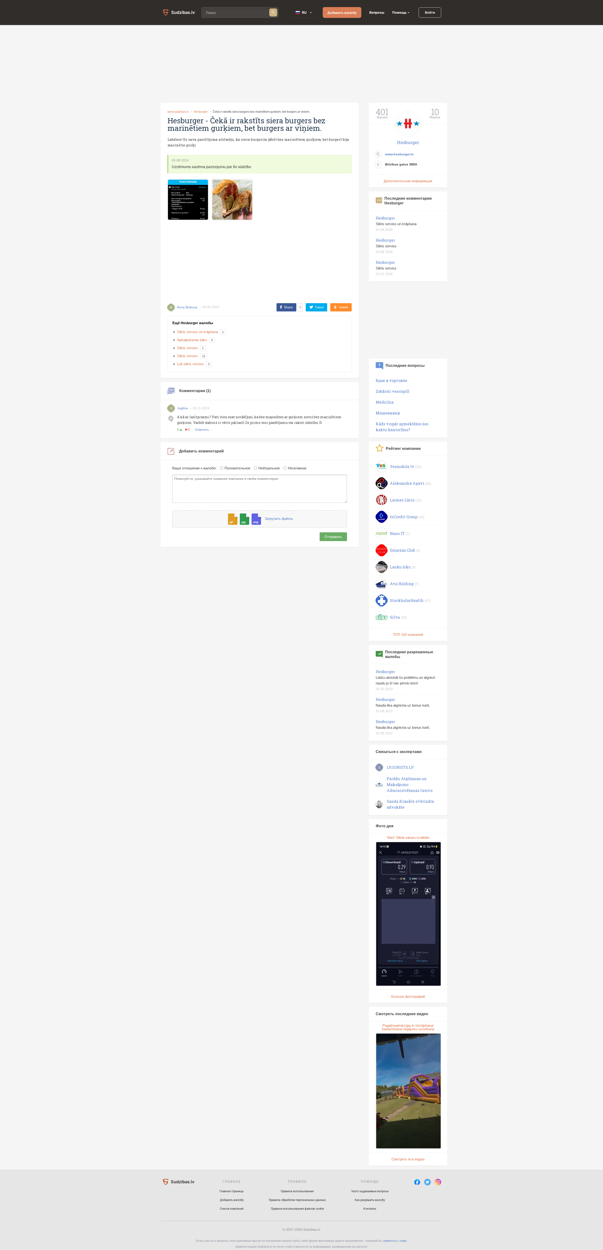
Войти (430, 12)
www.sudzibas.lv (178, 111)
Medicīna (385, 402)
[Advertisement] (301, 64)
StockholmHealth (407, 600)
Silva (395, 617)
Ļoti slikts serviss (190, 364)
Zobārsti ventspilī (392, 391)
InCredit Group (403, 516)
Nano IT (397, 533)
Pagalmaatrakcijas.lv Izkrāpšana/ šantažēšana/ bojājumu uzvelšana (408, 1027)
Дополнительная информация (408, 181)
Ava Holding (402, 583)
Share (288, 307)
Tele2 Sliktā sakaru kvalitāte (408, 838)
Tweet (319, 307)
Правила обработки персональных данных (297, 1200)
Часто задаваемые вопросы (370, 1191)
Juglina (182, 408)
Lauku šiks (400, 566)
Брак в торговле (391, 380)
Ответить (202, 429)
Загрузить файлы (279, 519)
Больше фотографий (408, 996)
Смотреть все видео (407, 1159)
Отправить (333, 537)
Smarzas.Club (402, 550)
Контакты (369, 1208)
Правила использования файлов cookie (297, 1208)
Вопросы (376, 12)
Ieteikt (343, 307)
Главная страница (232, 1191)
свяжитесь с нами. (395, 1240)
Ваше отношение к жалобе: (194, 468)
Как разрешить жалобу (370, 1200)
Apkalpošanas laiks (192, 340)
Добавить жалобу (342, 13)
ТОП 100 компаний (408, 635)
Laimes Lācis (402, 499)
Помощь (399, 12)
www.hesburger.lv (399, 154)
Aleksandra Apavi (407, 483)
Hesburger (201, 111)
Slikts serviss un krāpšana (197, 332)
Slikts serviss (187, 348)
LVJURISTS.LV (400, 767)
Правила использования (297, 1191)
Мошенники (388, 412)
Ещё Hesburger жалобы (192, 323)
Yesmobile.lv (402, 466)
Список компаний (232, 1208)
